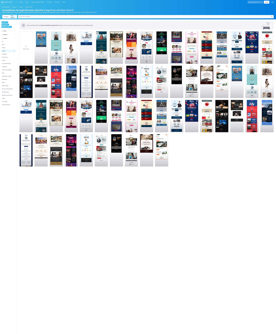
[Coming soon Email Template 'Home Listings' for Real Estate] (222, 82)
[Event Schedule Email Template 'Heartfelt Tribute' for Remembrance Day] (267, 47)
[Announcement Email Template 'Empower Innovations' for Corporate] (56, 47)
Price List (14, 7)
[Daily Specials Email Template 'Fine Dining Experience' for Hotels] (101, 82)
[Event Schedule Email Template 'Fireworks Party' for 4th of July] (56, 82)
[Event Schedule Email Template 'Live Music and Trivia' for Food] (206, 47)
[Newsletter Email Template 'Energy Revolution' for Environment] (71, 82)
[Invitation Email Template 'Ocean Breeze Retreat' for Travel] (191, 82)
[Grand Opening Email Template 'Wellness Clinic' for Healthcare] (86, 47)
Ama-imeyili (12, 16)
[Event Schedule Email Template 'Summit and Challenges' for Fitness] (131, 47)
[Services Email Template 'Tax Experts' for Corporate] (161, 82)
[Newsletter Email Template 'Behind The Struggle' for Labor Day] (222, 47)
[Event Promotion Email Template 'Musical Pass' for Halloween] (131, 82)
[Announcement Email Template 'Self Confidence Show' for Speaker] (176, 82)
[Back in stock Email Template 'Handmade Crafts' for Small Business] (41, 82)
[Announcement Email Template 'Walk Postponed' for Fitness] (41, 47)
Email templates (5, 7)
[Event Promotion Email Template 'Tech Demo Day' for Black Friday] (161, 47)
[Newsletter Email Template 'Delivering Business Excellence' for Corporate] (237, 47)
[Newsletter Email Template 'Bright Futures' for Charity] (146, 47)
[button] (14, 31)
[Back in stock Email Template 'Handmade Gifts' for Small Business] (116, 47)
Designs (6, 16)
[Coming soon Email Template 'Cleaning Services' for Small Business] (146, 82)
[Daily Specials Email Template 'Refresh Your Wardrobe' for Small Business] (71, 47)
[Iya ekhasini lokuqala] (6, 2)
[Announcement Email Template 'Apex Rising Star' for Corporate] (86, 82)
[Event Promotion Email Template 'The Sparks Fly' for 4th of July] (252, 47)
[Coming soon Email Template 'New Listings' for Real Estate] (116, 82)
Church (21, 7)
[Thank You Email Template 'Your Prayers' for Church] (206, 82)
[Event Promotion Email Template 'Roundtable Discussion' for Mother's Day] (191, 47)
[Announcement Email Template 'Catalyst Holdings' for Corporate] (101, 47)
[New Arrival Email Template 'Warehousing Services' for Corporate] (176, 47)
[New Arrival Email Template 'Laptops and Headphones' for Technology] (26, 82)
